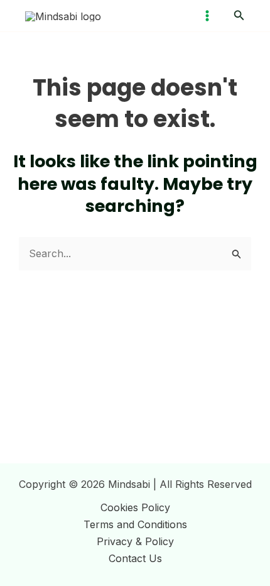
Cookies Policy (135, 507)
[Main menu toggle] (207, 16)
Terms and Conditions (135, 524)
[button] (239, 15)
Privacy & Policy (135, 541)
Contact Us (135, 558)
